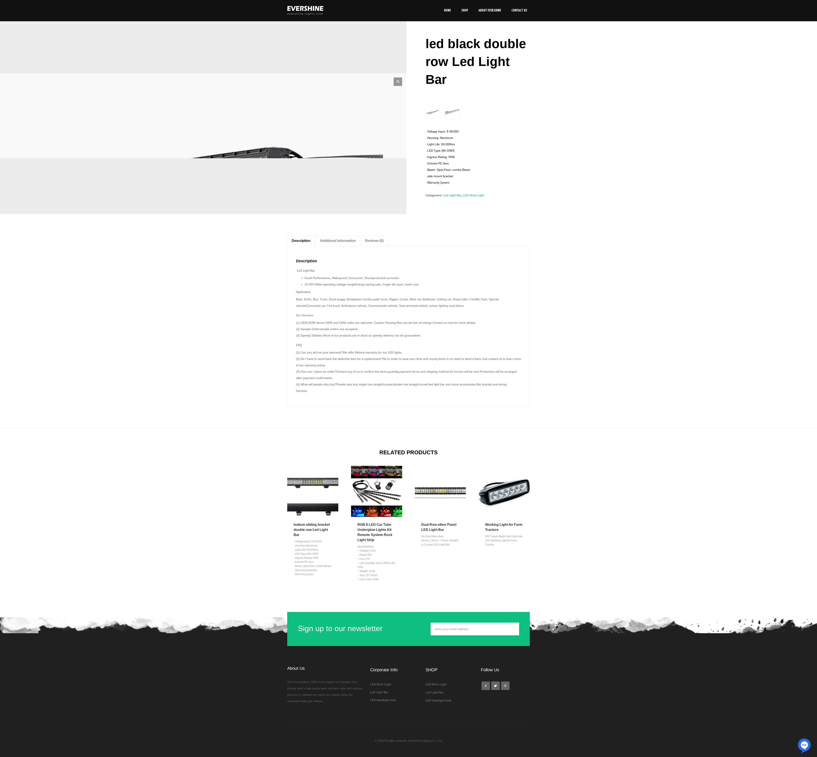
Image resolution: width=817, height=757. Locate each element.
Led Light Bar (452, 195)
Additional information (338, 240)
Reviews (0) (374, 240)
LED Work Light (473, 195)
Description (301, 240)
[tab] (301, 240)
